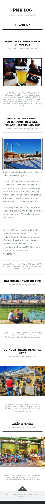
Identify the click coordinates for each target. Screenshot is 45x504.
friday (11, 335)
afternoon (8, 95)
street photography (20, 337)
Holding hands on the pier (22, 281)
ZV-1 (24, 106)
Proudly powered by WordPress (15, 494)
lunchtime (18, 101)
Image (19, 93)
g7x (15, 335)
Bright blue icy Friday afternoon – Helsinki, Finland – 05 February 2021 (22, 122)
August (33, 333)
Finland (14, 48)
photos (23, 103)
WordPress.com (22, 497)
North (38, 101)
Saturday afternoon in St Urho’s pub (22, 43)
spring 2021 (19, 268)
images (11, 101)
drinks (14, 97)
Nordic (33, 101)
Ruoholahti (38, 266)
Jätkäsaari (16, 266)
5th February (32, 264)
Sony (35, 103)
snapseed (30, 103)
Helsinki (20, 48)
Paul (33, 409)
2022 (29, 93)
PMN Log (22, 10)
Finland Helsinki (34, 97)
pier (11, 337)
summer (30, 337)
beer (25, 95)
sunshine (27, 268)
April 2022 (16, 95)
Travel (36, 48)
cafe (39, 475)
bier (29, 95)
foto (24, 99)
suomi (29, 411)
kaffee (36, 477)
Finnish (12, 99)
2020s (9, 48)
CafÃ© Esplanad (23, 423)
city (38, 95)
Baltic (39, 264)
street (38, 409)
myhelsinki (26, 101)
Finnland (19, 99)
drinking (8, 97)
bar (22, 95)
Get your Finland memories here (22, 351)
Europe (19, 97)
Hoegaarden (37, 99)
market (15, 409)
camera (33, 95)
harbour (25, 335)
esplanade (8, 407)
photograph (7, 103)
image (6, 101)
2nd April (35, 93)
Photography (28, 48)
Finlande (6, 99)
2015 (28, 333)
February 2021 (7, 266)
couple (39, 333)
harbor (19, 335)
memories (22, 409)
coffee (8, 477)
